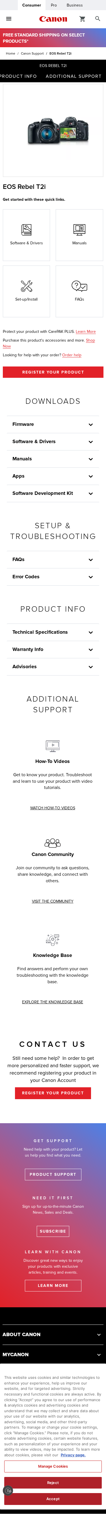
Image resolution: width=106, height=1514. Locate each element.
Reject (53, 1482)
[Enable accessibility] (8, 1490)
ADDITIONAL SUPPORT (73, 76)
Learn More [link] (86, 331)
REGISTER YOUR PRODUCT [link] (53, 1093)
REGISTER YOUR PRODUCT (53, 372)
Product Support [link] (53, 1174)
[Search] (98, 19)
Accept (53, 1498)
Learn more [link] (53, 1285)
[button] (53, 1335)
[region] (53, 1436)
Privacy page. (73, 1455)
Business (75, 5)
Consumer (31, 5)
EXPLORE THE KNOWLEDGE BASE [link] (52, 1002)
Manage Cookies (53, 1466)
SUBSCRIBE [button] (53, 1231)
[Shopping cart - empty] (82, 18)
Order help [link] (71, 355)
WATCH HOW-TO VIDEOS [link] (52, 808)
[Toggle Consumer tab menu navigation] (9, 19)
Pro (54, 5)
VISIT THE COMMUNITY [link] (52, 901)
